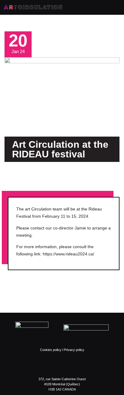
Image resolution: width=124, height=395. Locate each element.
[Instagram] (56, 365)
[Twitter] (68, 365)
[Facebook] (44, 365)
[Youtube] (80, 365)
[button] (11, 175)
